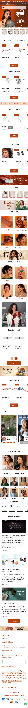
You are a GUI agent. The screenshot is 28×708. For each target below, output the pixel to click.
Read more (5, 550)
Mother (23, 487)
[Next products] (16, 358)
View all (14, 65)
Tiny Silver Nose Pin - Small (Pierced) (18, 127)
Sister (4, 498)
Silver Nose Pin (9, 673)
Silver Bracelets (17, 675)
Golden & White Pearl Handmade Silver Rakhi (6, 397)
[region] (14, 180)
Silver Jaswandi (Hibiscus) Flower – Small (6, 88)
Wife (4, 487)
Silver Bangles (8, 675)
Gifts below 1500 (21, 679)
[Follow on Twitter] (6, 687)
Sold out (10, 127)
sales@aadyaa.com (7, 650)
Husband (14, 487)
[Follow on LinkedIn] (15, 687)
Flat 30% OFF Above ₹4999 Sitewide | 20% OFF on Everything (14, 1)
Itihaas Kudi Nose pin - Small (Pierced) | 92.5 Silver (6, 161)
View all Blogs (14, 621)
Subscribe (22, 662)
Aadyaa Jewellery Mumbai (15, 680)
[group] (14, 15)
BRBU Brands (21, 695)
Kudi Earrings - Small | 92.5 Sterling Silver (18, 161)
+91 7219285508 (6, 645)
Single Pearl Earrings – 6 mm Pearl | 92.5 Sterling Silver (4, 126)
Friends (23, 498)
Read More (4, 511)
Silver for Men (12, 679)
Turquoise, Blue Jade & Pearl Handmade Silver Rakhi (18, 397)
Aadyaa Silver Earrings (15, 672)
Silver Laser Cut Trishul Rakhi (18, 57)
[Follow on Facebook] (3, 687)
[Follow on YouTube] (12, 687)
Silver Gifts (4, 680)
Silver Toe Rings (10, 677)
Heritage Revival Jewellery (9, 603)
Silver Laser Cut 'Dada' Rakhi (5, 57)
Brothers (14, 498)
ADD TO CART (7, 442)
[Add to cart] (12, 58)
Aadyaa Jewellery (6, 682)
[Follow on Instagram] (9, 687)
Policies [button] (4, 639)
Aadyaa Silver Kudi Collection (9, 670)
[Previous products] (12, 358)
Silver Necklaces (18, 673)
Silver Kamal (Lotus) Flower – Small (18, 88)
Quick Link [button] (5, 635)
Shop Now (14, 363)
